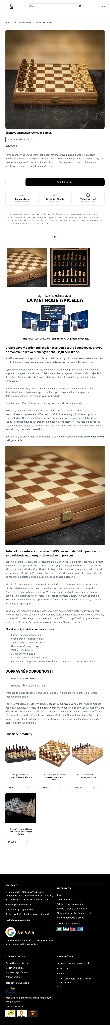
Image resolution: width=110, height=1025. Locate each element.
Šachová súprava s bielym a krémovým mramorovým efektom (21, 831)
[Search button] (80, 6)
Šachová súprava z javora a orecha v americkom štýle (54, 777)
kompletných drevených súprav (54, 707)
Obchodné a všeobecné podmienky (74, 913)
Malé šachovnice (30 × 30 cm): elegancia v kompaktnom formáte (54, 217)
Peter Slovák (27, 139)
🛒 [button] (27, 787)
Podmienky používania (17, 972)
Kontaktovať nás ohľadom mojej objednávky (27, 914)
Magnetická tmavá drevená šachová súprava (21, 776)
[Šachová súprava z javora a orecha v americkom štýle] (54, 753)
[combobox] (53, 6)
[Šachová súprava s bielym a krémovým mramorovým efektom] (20, 808)
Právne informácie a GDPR (70, 917)
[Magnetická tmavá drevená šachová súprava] (20, 753)
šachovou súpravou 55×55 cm (65, 703)
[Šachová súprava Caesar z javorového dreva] (87, 753)
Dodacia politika (64, 899)
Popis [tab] (55, 237)
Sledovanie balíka (14, 967)
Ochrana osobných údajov (69, 904)
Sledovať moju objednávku (19, 909)
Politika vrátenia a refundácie (71, 908)
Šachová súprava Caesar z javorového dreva (87, 776)
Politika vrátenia (13, 977)
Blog (58, 895)
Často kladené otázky (16, 963)
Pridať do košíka (65, 182)
